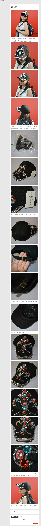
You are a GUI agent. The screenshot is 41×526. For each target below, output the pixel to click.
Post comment (35, 523)
